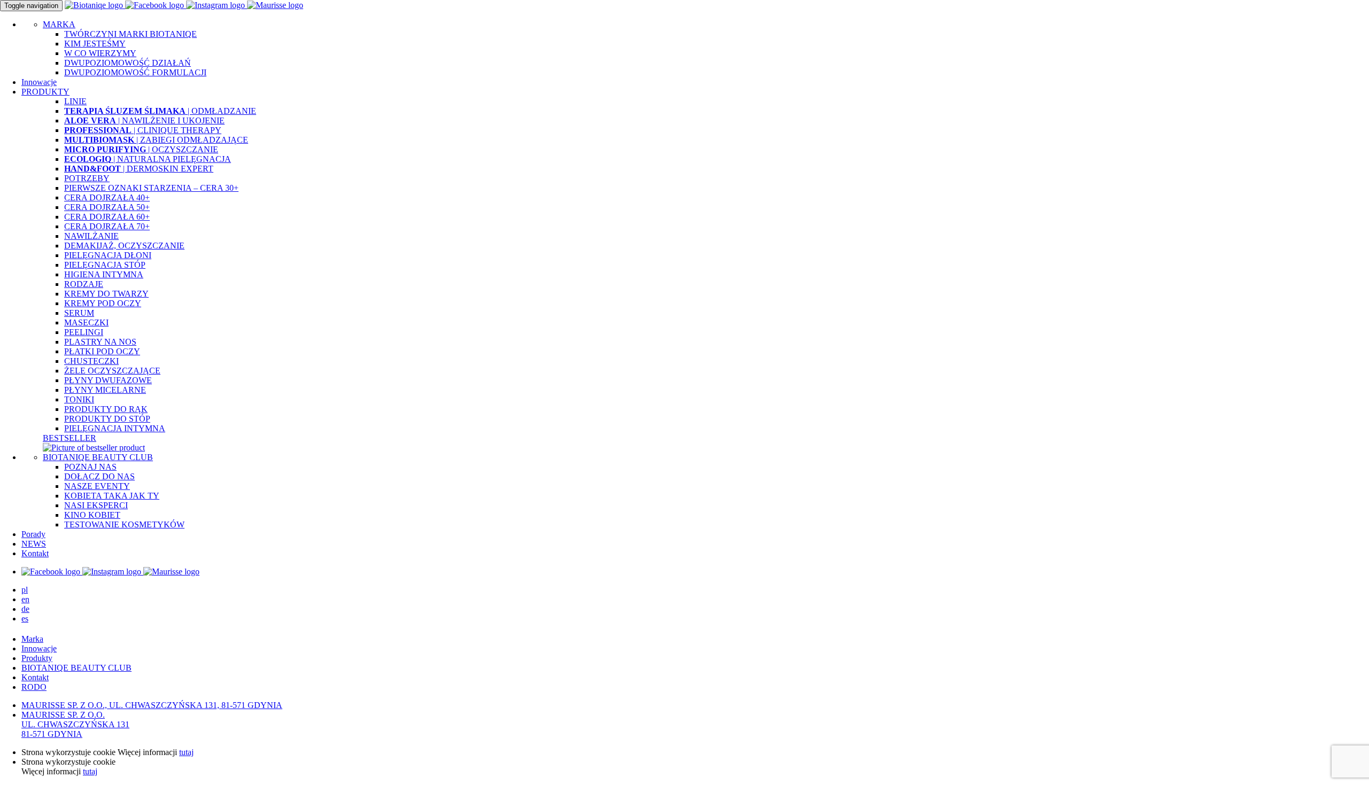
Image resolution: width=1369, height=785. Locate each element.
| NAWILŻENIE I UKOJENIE (144, 120)
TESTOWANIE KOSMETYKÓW (124, 524)
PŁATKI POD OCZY (102, 351)
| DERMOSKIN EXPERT (138, 168)
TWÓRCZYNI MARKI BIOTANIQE (130, 33)
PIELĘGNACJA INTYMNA (114, 428)
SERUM (79, 312)
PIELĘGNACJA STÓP (104, 264)
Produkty (36, 658)
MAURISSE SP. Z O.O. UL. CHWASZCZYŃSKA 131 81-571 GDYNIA (75, 724)
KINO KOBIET (92, 514)
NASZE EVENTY (97, 486)
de (25, 608)
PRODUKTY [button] (45, 91)
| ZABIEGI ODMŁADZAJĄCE (156, 139)
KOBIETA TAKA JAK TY (111, 495)
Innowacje (39, 82)
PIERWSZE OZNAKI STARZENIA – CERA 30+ (151, 187)
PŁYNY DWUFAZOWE (108, 380)
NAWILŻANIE (91, 235)
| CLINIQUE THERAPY (142, 130)
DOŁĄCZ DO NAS (99, 476)
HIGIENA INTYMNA (103, 274)
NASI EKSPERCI (96, 505)
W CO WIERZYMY (100, 53)
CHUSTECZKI (91, 361)
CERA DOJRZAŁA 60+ (107, 216)
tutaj (186, 752)
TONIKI (79, 399)
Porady (33, 534)
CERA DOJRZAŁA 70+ (107, 226)
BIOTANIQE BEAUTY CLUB (98, 457)
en (25, 599)
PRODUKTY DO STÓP (107, 418)
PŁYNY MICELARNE (105, 389)
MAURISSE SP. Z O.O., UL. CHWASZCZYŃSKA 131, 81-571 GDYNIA (151, 705)
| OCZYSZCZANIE (141, 149)
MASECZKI (86, 322)
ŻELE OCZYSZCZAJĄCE (112, 370)
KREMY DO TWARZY (106, 293)
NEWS (33, 543)
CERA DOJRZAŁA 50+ (107, 207)
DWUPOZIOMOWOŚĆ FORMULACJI (135, 72)
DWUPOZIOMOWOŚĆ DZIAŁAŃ (127, 62)
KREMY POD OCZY (102, 303)
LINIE (75, 101)
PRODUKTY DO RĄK (106, 409)
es (24, 618)
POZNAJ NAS (90, 466)
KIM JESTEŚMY (95, 43)
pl (24, 589)
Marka (32, 638)
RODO (34, 686)
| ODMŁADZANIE (160, 110)
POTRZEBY (87, 178)
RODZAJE (83, 284)
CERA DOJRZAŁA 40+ (107, 197)
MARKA (59, 24)
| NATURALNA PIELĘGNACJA (147, 159)
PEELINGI (83, 332)
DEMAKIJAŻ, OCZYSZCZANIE (124, 245)
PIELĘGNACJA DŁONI (107, 255)
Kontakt (35, 553)
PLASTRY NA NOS (100, 341)
